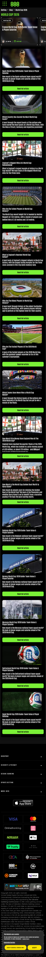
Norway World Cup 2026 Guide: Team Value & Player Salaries (18, 577)
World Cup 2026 (7, 20)
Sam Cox (9, 41)
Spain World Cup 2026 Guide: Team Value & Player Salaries (20, 72)
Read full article (23, 88)
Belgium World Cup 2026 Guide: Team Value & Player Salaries (19, 531)
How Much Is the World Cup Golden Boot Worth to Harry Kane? (20, 485)
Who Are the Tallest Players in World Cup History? (17, 209)
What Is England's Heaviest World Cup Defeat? (16, 255)
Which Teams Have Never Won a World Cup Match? (18, 393)
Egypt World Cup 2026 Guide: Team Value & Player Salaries (20, 715)
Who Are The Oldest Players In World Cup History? (17, 301)
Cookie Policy (25, 939)
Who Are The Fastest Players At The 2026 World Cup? (19, 347)
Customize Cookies (9, 942)
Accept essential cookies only (15, 947)
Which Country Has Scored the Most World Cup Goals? (19, 118)
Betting (4, 10)
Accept (34, 948)
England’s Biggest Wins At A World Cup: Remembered (17, 164)
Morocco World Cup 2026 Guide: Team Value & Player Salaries (19, 623)
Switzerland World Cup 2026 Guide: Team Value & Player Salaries (20, 669)
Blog (11, 10)
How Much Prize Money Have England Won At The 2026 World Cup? (20, 439)
